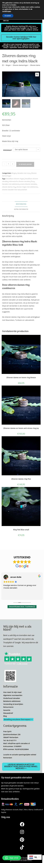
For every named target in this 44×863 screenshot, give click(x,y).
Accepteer (8, 16)
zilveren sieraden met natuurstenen (14, 190)
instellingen (6, 11)
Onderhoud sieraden (11, 698)
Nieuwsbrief (8, 713)
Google (18, 642)
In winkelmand (25, 164)
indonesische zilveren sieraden (19, 181)
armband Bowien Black (11, 309)
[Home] (3, 65)
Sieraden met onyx (23, 173)
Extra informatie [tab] (21, 209)
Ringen (14, 173)
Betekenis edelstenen (12, 701)
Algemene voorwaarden (12, 695)
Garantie (6, 710)
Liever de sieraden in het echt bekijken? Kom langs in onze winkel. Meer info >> (21, 766)
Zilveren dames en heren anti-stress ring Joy (21, 428)
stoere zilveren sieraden (28, 184)
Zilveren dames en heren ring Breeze (21, 377)
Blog (5, 716)
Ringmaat (7, 150)
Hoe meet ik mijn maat (12, 692)
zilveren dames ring (9, 187)
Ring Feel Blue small (21, 529)
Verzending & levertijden (13, 704)
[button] (37, 74)
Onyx (32, 181)
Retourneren (8, 707)
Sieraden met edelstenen (10, 184)
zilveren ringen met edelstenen (27, 187)
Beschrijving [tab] (21, 204)
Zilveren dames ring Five (21, 479)
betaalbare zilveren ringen (15, 179)
